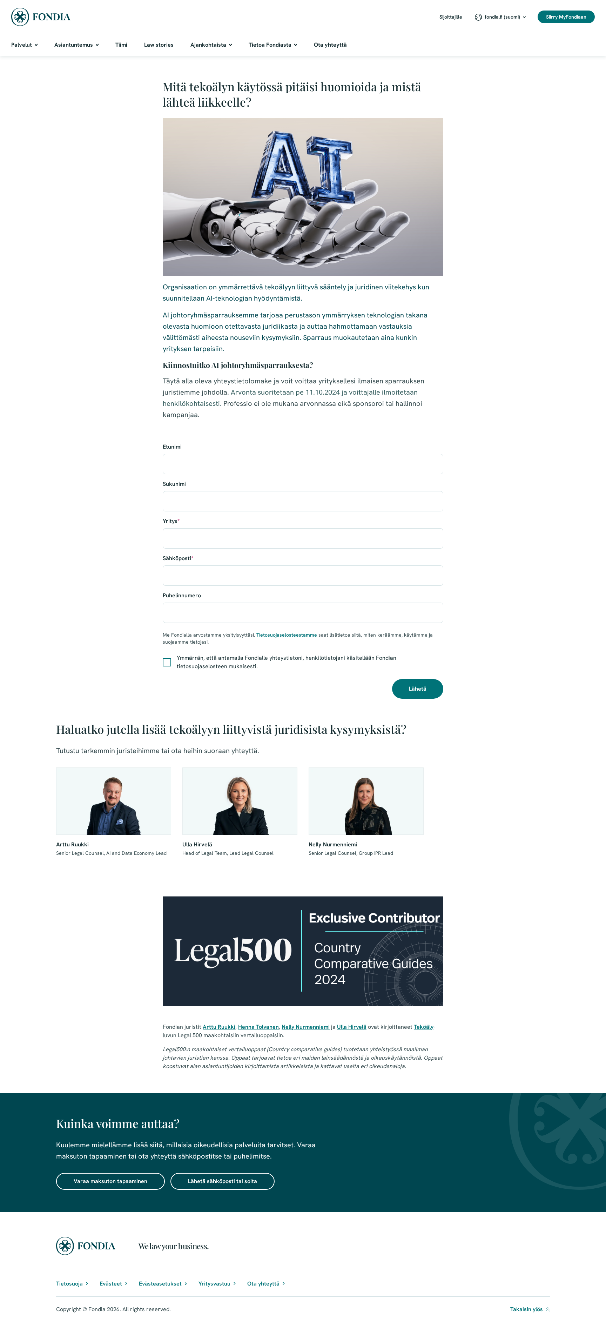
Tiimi (121, 44)
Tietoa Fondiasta (270, 44)
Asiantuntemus (73, 44)
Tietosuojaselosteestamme (286, 635)
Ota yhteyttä (330, 44)
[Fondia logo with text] (41, 17)
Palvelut (21, 44)
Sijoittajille (450, 17)
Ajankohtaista (208, 44)
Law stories (159, 44)
